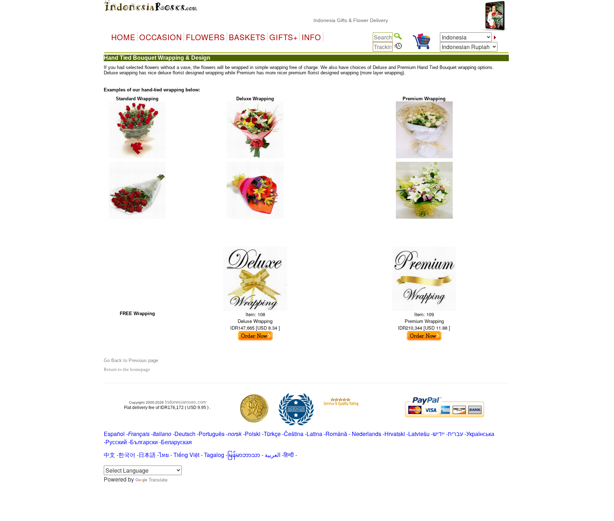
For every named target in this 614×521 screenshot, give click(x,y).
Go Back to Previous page (131, 360)
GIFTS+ (283, 37)
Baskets (247, 37)
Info (311, 37)
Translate (158, 479)
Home (123, 37)
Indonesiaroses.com (185, 402)
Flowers (205, 37)
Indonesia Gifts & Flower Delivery (341, 20)
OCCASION (160, 37)
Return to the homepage (127, 369)
